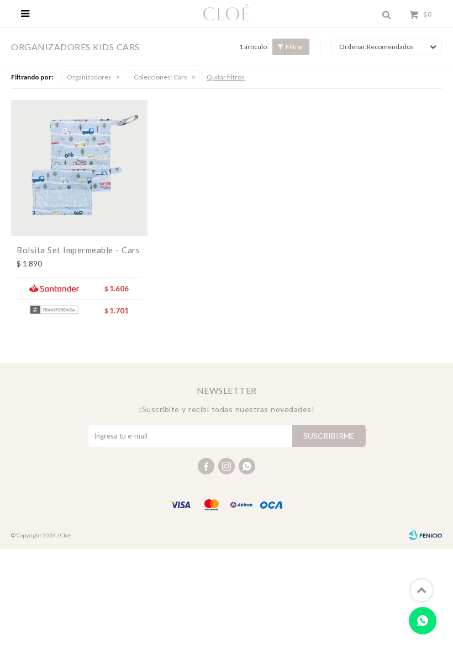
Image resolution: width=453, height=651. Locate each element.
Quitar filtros (226, 77)
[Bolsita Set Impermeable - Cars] (79, 168)
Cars (160, 77)
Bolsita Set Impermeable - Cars (78, 250)
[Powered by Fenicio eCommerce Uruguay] (425, 535)
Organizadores (89, 77)
